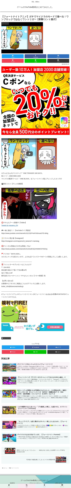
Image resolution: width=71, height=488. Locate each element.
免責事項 (12, 483)
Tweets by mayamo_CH (9, 225)
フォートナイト (6, 338)
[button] (65, 278)
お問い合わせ (58, 483)
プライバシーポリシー (35, 483)
